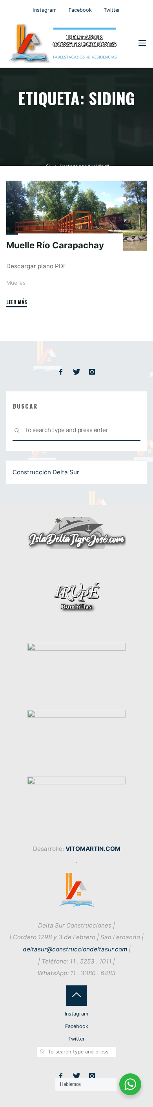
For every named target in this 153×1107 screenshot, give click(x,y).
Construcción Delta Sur (46, 472)
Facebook (80, 10)
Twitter (112, 10)
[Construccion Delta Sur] (65, 43)
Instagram (44, 10)
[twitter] (76, 372)
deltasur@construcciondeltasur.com (75, 949)
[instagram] (92, 372)
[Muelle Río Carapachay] (76, 216)
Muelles (16, 283)
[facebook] (61, 372)
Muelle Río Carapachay (55, 245)
